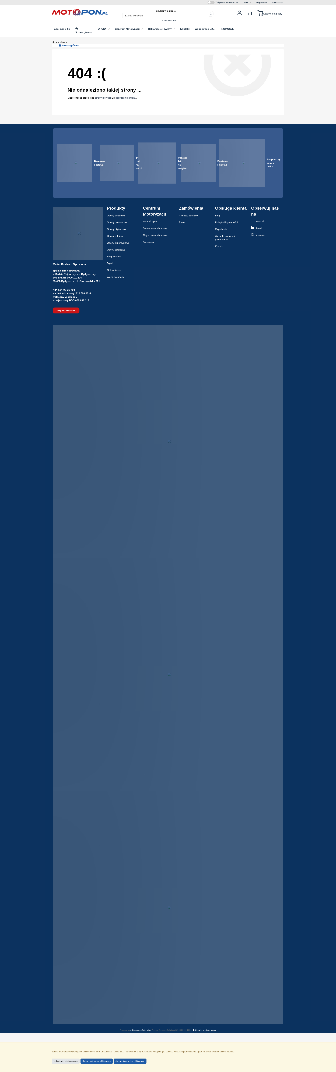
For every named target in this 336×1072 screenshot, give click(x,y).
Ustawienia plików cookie (205, 1030)
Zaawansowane (168, 20)
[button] (247, 2)
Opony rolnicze (115, 236)
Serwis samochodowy (155, 228)
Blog (217, 215)
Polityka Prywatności (226, 222)
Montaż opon (150, 221)
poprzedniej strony (125, 97)
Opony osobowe (116, 215)
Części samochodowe (155, 235)
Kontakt (219, 246)
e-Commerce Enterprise (140, 1030)
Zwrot (182, 222)
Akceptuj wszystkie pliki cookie (130, 1061)
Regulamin (221, 229)
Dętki (110, 263)
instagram (260, 235)
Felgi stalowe (114, 256)
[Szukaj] (211, 14)
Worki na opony (115, 277)
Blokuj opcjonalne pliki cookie (96, 1061)
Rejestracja (278, 2)
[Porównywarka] (250, 12)
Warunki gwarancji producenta (225, 238)
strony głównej (103, 97)
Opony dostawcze (117, 222)
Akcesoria (148, 242)
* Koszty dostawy (188, 215)
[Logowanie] (239, 12)
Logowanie (261, 2)
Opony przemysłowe (118, 242)
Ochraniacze (114, 270)
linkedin (259, 228)
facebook (259, 221)
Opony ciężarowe (116, 229)
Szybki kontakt (66, 310)
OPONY (102, 28)
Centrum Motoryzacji (127, 28)
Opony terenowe (116, 249)
